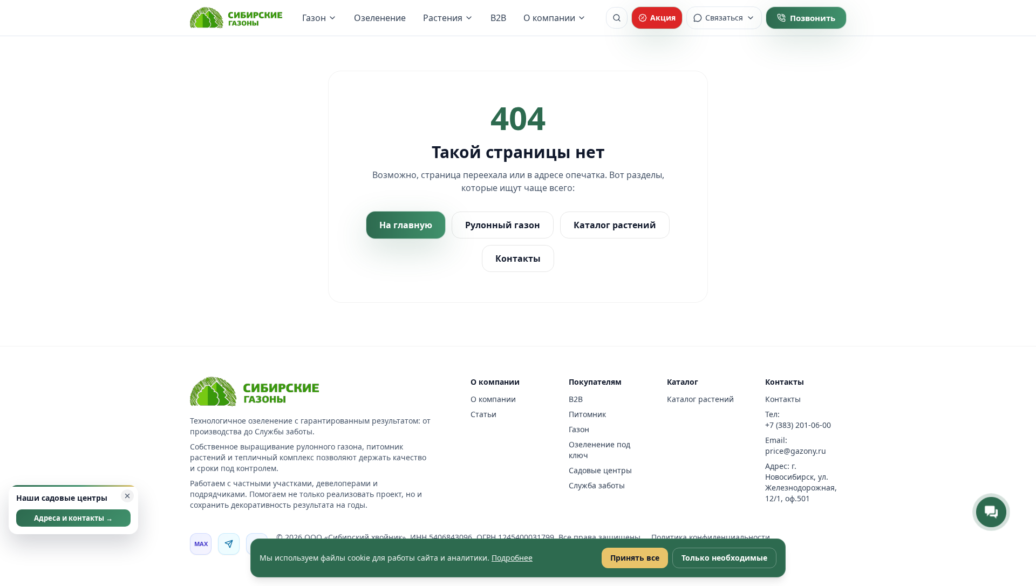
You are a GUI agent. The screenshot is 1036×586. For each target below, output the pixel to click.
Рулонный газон (502, 225)
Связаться (724, 17)
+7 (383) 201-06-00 (798, 425)
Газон (314, 18)
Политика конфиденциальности (710, 537)
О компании (549, 18)
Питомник (587, 414)
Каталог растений (615, 225)
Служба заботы (597, 485)
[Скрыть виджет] (127, 495)
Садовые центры (600, 470)
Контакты (518, 258)
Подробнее (512, 558)
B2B (498, 18)
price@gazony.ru (795, 451)
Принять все (634, 558)
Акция (663, 17)
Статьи (483, 414)
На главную (405, 225)
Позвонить (812, 17)
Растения (442, 18)
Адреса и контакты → (73, 518)
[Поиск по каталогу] (617, 18)
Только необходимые (724, 558)
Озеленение (380, 18)
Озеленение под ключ (599, 449)
